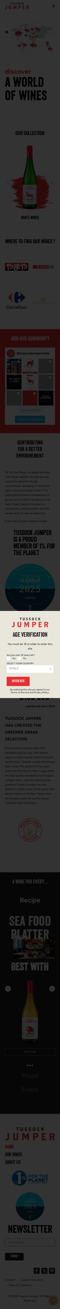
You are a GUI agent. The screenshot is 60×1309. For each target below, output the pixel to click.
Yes (14, 658)
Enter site (18, 681)
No (24, 658)
